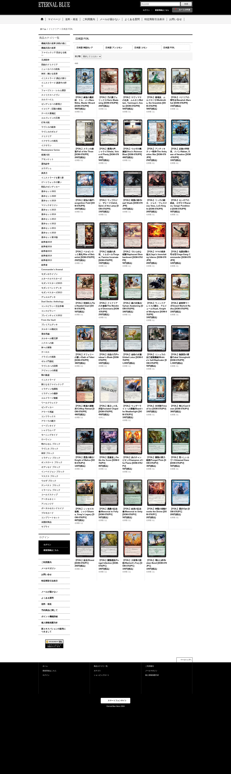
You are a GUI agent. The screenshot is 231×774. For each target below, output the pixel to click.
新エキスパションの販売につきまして (53, 630)
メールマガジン (48, 568)
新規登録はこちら (162, 10)
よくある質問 (47, 598)
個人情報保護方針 (49, 622)
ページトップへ (186, 660)
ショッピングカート (101, 675)
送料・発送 (46, 604)
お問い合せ (46, 574)
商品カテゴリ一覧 (101, 666)
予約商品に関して (49, 610)
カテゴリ (97, 671)
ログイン (146, 10)
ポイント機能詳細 (49, 616)
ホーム (45, 666)
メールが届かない (49, 592)
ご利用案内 (46, 562)
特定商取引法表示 (49, 581)
